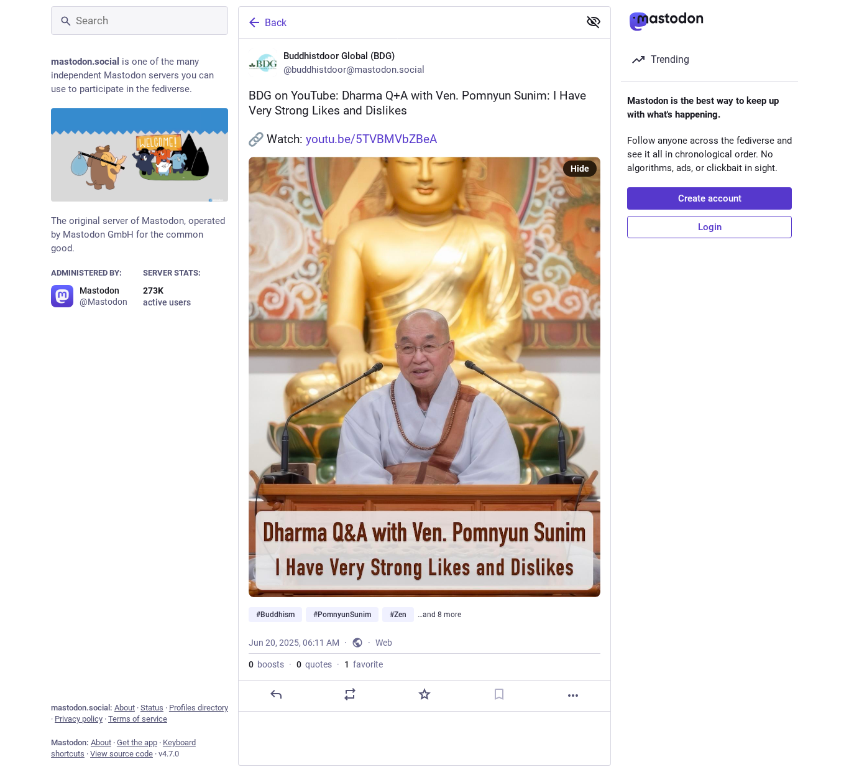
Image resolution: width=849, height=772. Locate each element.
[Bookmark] (499, 694)
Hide (580, 169)
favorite (363, 664)
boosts (266, 664)
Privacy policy (79, 718)
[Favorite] (424, 694)
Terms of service (137, 718)
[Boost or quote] (349, 694)
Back (276, 23)
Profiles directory (198, 707)
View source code (121, 753)
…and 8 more (439, 614)
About (124, 707)
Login (710, 227)
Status (151, 707)
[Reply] (275, 694)
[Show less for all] (593, 22)
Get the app (137, 742)
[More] (573, 695)
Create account (709, 198)
